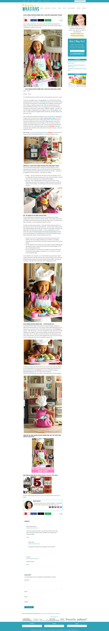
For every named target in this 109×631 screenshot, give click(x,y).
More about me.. (77, 35)
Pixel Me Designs (67, 630)
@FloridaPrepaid (47, 373)
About (28, 1)
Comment (27, 580)
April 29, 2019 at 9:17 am (34, 543)
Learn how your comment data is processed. (50, 613)
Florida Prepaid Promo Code (41, 132)
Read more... (56, 504)
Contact (33, 1)
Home (24, 1)
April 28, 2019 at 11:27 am (32, 528)
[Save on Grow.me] (53, 20)
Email (26, 596)
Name (26, 591)
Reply (27, 537)
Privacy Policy (47, 1)
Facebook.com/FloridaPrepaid (30, 373)
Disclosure (39, 1)
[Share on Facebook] (33, 20)
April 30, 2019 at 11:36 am (32, 558)
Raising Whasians (30, 7)
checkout (25, 134)
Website (26, 601)
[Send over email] (48, 20)
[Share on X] (41, 20)
